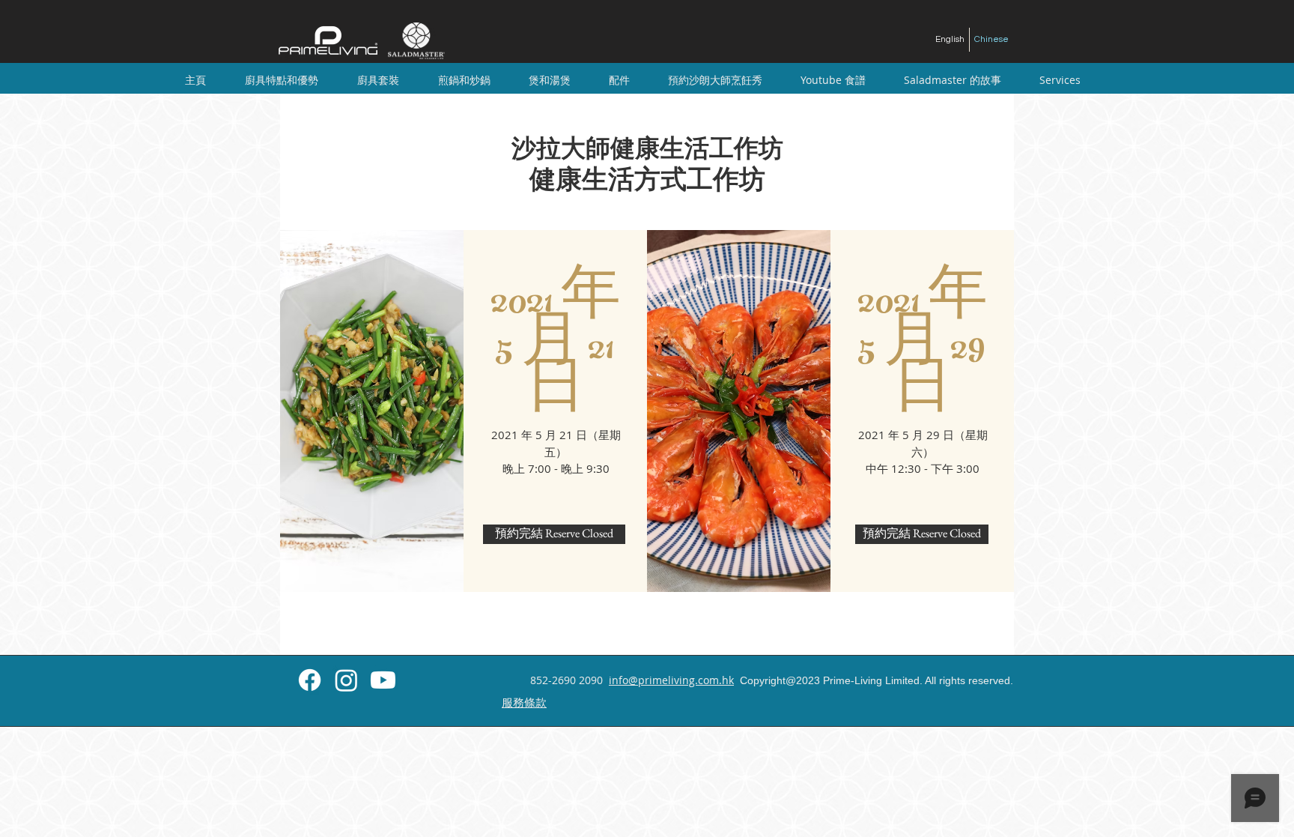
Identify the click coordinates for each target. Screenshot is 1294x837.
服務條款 (524, 702)
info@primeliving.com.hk (671, 680)
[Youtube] (383, 680)
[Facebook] (309, 680)
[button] (378, 80)
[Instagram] (346, 680)
